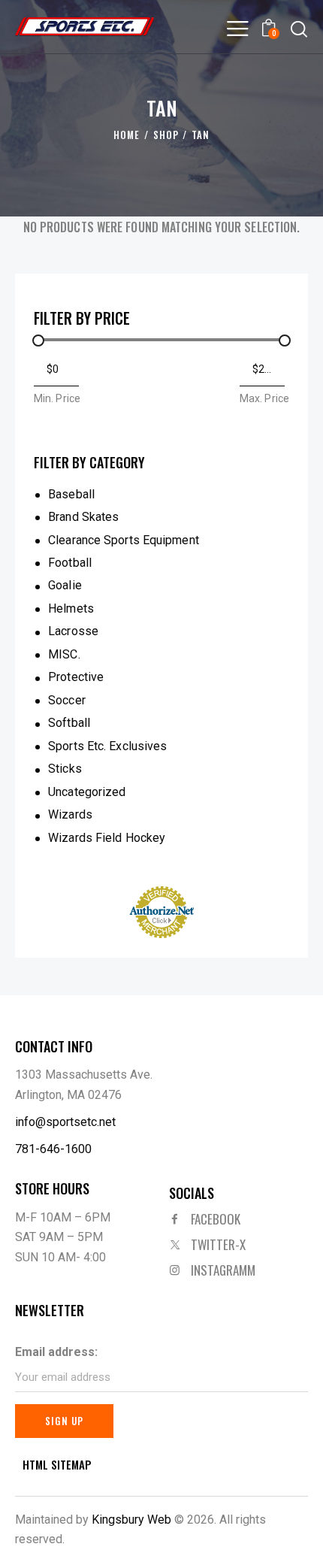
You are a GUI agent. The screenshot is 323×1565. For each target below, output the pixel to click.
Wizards (70, 814)
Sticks (65, 768)
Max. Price (264, 398)
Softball (69, 723)
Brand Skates (83, 517)
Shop (166, 135)
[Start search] (299, 28)
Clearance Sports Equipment (123, 540)
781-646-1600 (53, 1149)
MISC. (64, 654)
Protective (76, 677)
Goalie (65, 585)
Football (70, 562)
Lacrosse (73, 631)
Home (126, 135)
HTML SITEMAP (57, 1465)
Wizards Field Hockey (106, 838)
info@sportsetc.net (65, 1122)
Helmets (71, 608)
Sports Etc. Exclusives (107, 746)
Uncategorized (86, 792)
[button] (237, 29)
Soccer (67, 700)
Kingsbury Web (131, 1519)
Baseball (71, 494)
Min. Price (57, 398)
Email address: (56, 1352)
